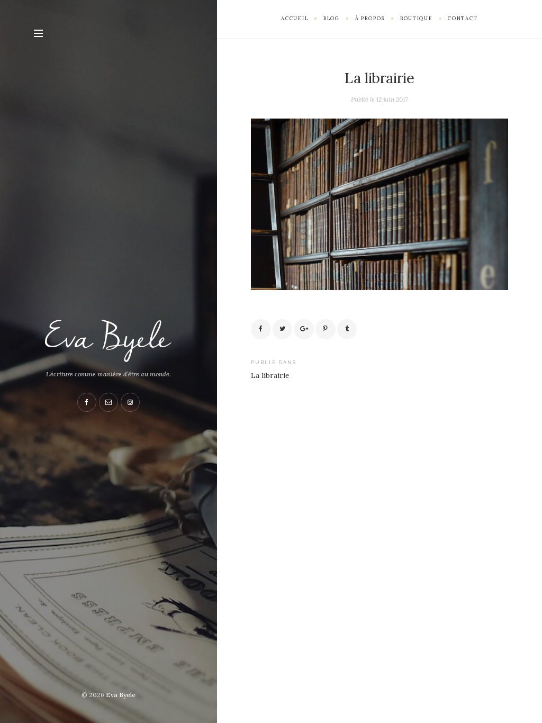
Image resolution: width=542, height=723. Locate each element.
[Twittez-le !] (283, 329)
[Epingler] (325, 329)
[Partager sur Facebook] (261, 329)
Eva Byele (121, 695)
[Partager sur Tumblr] (347, 329)
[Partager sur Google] (304, 329)
